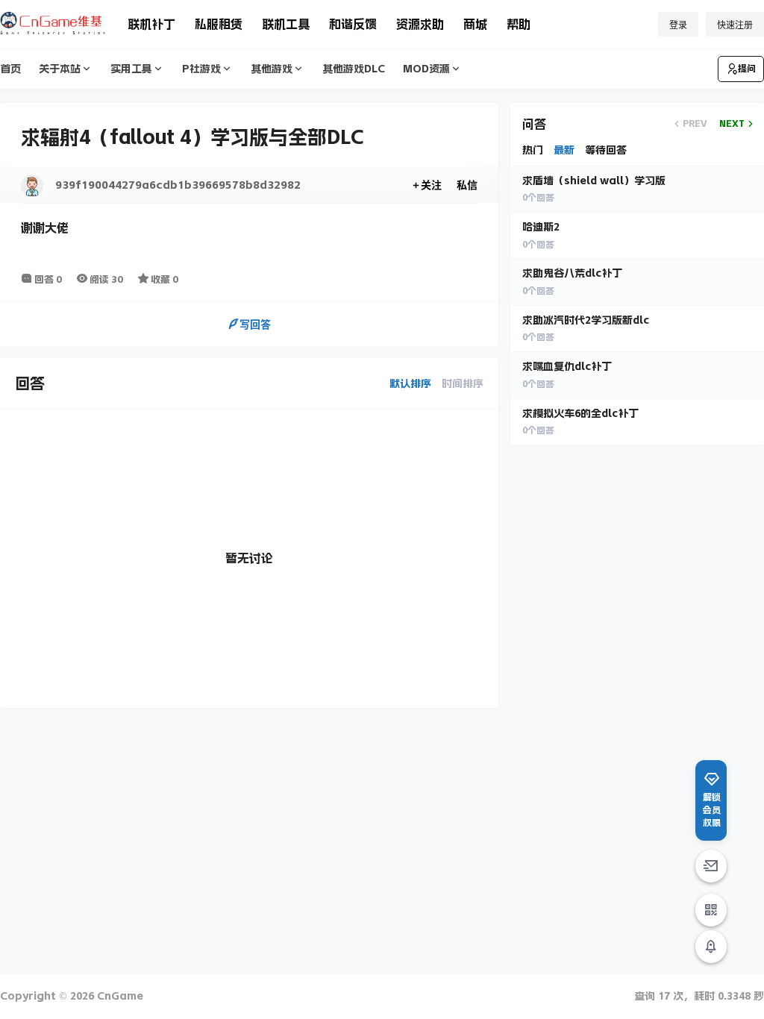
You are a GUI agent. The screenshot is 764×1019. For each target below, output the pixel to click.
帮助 (518, 24)
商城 (475, 24)
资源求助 (420, 24)
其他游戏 (271, 68)
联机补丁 (151, 24)
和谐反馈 (353, 24)
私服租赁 (218, 24)
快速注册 (735, 25)
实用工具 (131, 68)
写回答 (255, 324)
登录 (678, 25)
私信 (467, 184)
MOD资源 (426, 68)
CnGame (118, 996)
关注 (431, 184)
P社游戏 (201, 68)
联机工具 (286, 24)
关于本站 (60, 68)
